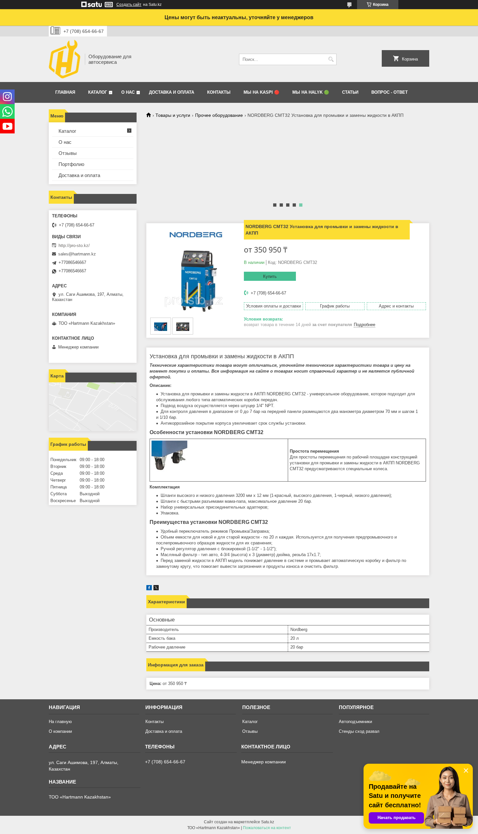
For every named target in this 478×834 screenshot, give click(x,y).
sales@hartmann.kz (77, 254)
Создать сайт (128, 4)
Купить (270, 276)
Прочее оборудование (219, 115)
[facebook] (149, 588)
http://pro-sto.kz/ (74, 245)
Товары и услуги (172, 115)
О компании (60, 731)
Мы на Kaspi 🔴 (261, 92)
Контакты (219, 92)
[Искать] (331, 59)
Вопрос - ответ (389, 92)
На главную (60, 721)
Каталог (97, 92)
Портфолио (71, 164)
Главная (65, 92)
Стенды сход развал (359, 731)
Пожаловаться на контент (267, 828)
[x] (156, 588)
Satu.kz (267, 822)
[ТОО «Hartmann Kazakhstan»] (64, 59)
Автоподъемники (355, 721)
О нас (128, 92)
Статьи (350, 92)
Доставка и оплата (171, 92)
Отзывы (68, 153)
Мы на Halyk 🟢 (310, 92)
